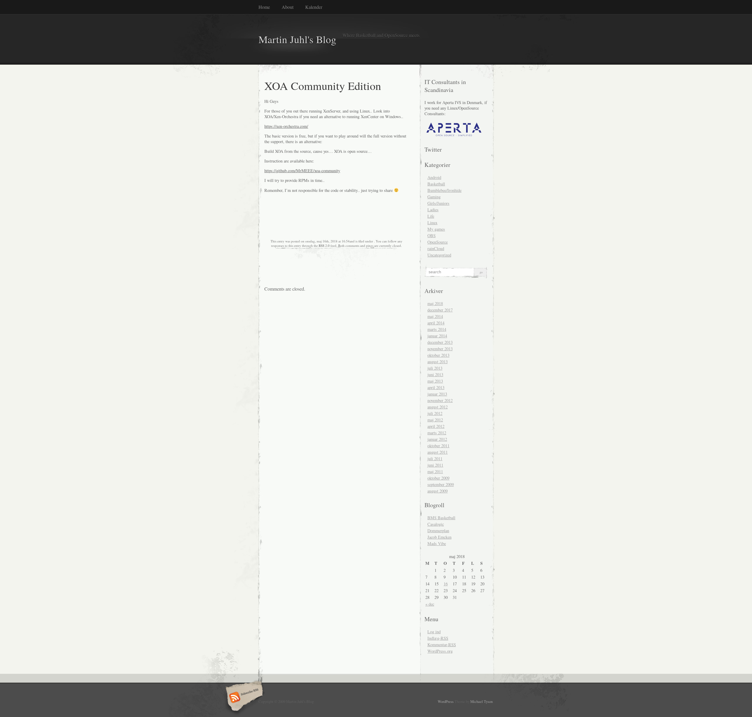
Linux (432, 222)
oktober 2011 (438, 445)
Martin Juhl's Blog (297, 39)
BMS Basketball (441, 517)
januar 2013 (437, 394)
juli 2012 (434, 413)
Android (434, 177)
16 (446, 584)
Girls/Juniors (438, 203)
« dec (429, 604)
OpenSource (437, 242)
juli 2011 (434, 458)
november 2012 (440, 400)
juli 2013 (434, 368)
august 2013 (437, 361)
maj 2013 (435, 381)
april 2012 (435, 426)
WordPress (446, 701)
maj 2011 (435, 471)
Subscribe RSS (243, 697)
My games (436, 229)
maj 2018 (435, 303)
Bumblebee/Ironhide (444, 190)
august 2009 (437, 491)
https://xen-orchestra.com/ (286, 126)
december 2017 (440, 310)
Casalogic (435, 524)
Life (430, 216)
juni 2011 (435, 465)
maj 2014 (435, 316)
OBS (431, 235)
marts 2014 (436, 329)
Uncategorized (439, 255)
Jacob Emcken (439, 537)
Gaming (434, 197)
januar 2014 (437, 336)
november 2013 (440, 348)
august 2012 (437, 407)
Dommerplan (438, 530)
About (287, 7)
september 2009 (440, 484)
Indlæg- (437, 638)
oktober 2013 (438, 355)
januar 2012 (437, 439)
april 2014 (435, 323)
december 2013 (440, 342)
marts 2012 (436, 432)
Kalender (313, 7)
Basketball (436, 184)
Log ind (434, 631)
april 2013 (435, 387)
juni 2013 (435, 374)
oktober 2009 (438, 478)
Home (264, 7)
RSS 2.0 (324, 245)
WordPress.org (440, 651)
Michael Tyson (481, 701)
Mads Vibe (436, 543)
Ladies (433, 209)
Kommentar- (441, 644)
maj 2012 (435, 420)
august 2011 (437, 452)
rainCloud (435, 248)
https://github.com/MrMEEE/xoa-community (302, 170)
